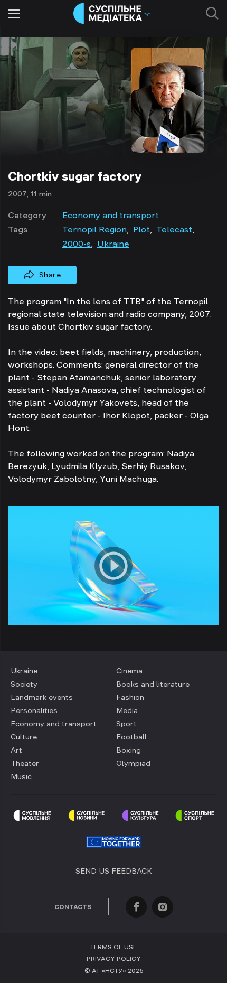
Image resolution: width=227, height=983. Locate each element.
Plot (141, 229)
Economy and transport (110, 215)
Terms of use (113, 947)
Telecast (174, 229)
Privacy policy (114, 959)
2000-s (76, 243)
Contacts (72, 907)
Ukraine (113, 243)
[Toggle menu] (14, 14)
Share (50, 274)
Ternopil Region (94, 229)
